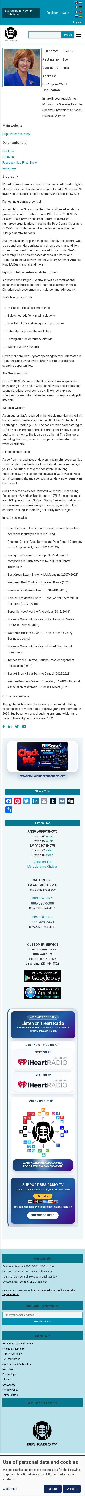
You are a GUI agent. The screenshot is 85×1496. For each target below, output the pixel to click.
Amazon (8, 157)
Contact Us (8, 1384)
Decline (53, 1488)
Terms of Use (10, 1395)
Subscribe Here (43, 1215)
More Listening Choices (42, 866)
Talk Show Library (12, 1353)
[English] (77, 2)
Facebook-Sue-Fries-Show (19, 162)
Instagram (9, 168)
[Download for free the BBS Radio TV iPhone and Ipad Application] (42, 992)
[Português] (81, 11)
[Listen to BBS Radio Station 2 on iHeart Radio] (43, 1083)
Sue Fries (8, 151)
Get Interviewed (11, 1359)
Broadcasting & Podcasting (18, 1343)
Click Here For (42, 862)
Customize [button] (10, 1488)
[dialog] (42, 1476)
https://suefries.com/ (16, 134)
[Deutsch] (81, 7)
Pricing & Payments (13, 1348)
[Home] (10, 34)
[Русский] (77, 16)
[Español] (81, 16)
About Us (7, 1379)
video (49, 850)
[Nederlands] (81, 2)
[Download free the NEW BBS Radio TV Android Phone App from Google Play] (42, 975)
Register (52, 12)
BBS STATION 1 (42, 898)
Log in (65, 12)
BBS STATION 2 (42, 917)
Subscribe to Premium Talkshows (19, 13)
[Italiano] (77, 11)
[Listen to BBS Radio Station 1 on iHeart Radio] (43, 1061)
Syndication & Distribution (17, 1364)
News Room (9, 1369)
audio (49, 836)
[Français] (77, 7)
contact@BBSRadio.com (34, 1281)
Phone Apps (9, 1374)
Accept (72, 1488)
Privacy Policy (10, 1389)
